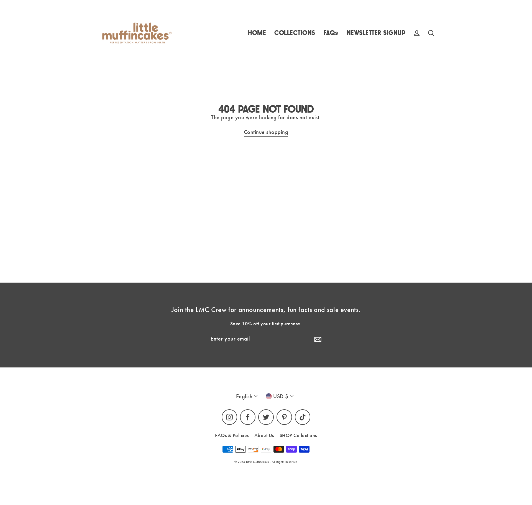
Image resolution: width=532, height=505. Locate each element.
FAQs (331, 33)
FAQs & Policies (232, 435)
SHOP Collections (298, 435)
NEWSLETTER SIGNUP (376, 33)
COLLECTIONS (294, 33)
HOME (257, 33)
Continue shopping (266, 132)
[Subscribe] (317, 339)
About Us (264, 435)
